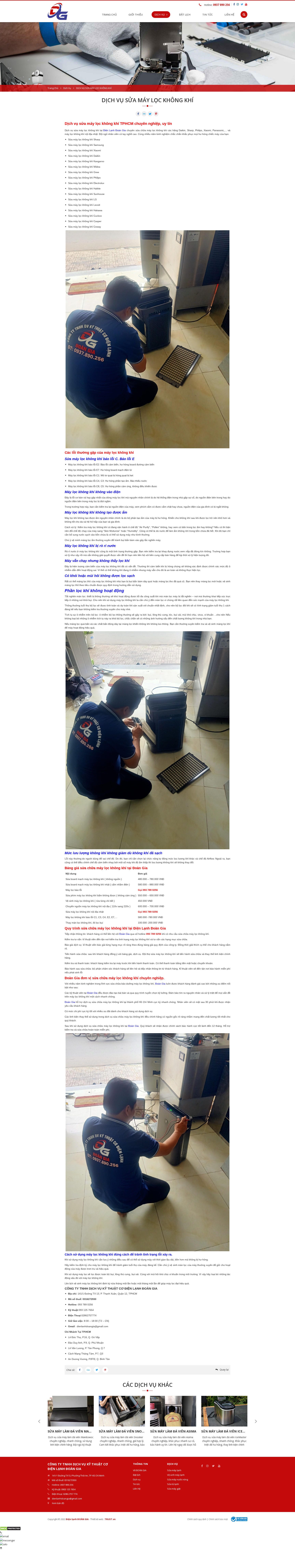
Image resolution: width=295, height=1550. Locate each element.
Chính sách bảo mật (218, 1519)
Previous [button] (39, 1421)
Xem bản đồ (58, 1503)
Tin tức (136, 1484)
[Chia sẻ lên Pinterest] (105, 1370)
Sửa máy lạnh (174, 1470)
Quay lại (224, 1369)
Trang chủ (109, 14)
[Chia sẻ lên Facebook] (80, 1370)
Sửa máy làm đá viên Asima (122, 1431)
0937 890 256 (221, 5)
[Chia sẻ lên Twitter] (97, 1370)
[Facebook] (138, 113)
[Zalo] (144, 113)
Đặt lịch (185, 14)
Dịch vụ (67, 88)
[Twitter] (150, 113)
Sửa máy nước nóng (177, 1479)
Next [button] (255, 1421)
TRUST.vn (110, 1519)
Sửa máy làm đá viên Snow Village (224, 1431)
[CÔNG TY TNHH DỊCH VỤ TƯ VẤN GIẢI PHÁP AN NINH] (58, 11)
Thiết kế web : (97, 1519)
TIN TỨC (207, 14)
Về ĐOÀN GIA (139, 1470)
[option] (147, 57)
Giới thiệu (136, 14)
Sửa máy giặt (173, 1488)
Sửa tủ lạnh (173, 1484)
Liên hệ (229, 14)
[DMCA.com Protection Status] (10, 1528)
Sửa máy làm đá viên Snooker (71, 1431)
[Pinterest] (156, 113)
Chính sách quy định (196, 1519)
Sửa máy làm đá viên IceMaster (173, 1431)
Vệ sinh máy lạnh (176, 1474)
